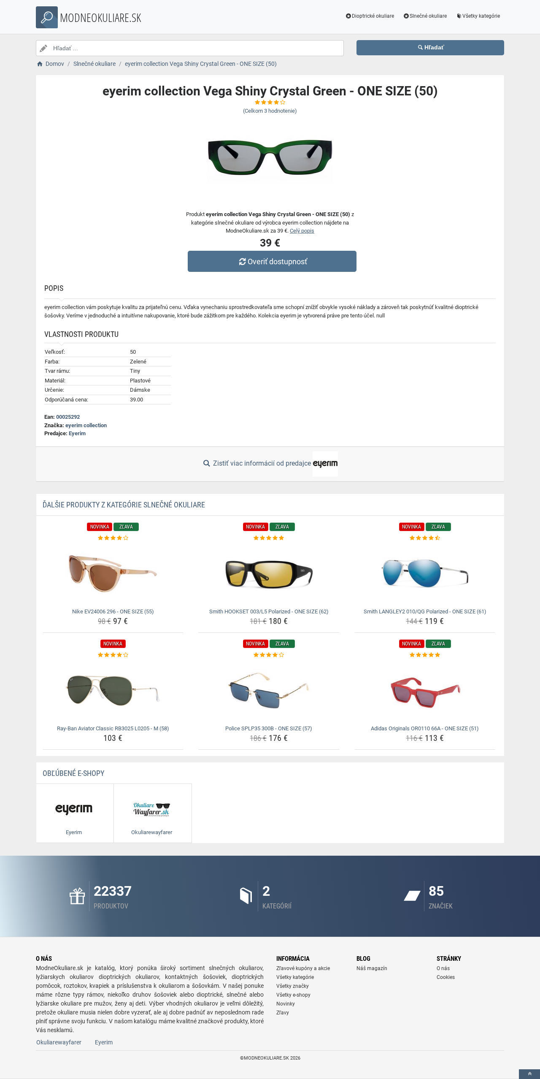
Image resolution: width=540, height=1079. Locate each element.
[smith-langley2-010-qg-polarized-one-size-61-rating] (425, 538)
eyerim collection (86, 425)
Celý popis (302, 231)
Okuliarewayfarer (58, 1042)
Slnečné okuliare (428, 16)
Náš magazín (371, 968)
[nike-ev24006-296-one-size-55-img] (113, 573)
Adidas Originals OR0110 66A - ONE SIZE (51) (425, 728)
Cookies (446, 977)
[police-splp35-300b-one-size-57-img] (269, 690)
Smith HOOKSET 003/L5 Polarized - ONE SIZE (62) (269, 611)
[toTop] (529, 1074)
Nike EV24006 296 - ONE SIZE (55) (113, 611)
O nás (443, 968)
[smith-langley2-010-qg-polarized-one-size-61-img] (425, 573)
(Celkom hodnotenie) (270, 111)
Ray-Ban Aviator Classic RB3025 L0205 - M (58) (113, 728)
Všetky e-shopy (293, 995)
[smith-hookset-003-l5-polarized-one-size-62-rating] (269, 538)
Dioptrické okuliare (373, 16)
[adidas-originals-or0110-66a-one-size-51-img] (425, 690)
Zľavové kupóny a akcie (303, 968)
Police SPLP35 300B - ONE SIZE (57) (268, 728)
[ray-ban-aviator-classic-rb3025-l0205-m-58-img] (113, 690)
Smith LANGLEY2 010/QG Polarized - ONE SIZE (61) (425, 611)
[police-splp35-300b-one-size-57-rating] (269, 655)
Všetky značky (292, 986)
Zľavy (282, 1013)
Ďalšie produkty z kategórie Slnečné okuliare (124, 504)
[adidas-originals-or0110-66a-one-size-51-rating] (425, 655)
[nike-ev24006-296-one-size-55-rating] (113, 538)
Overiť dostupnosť (277, 261)
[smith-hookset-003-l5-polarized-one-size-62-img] (269, 573)
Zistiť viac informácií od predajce (262, 463)
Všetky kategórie (481, 16)
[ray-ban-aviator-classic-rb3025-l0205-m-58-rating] (113, 655)
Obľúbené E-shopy (73, 773)
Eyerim (77, 433)
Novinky (285, 1004)
